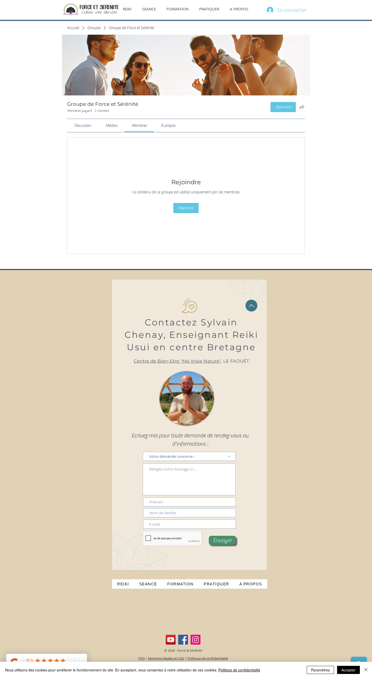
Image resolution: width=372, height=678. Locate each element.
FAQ (141, 658)
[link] (82, 125)
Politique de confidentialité (208, 658)
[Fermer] (366, 670)
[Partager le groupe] (302, 107)
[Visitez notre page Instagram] (195, 640)
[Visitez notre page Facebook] (183, 640)
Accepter (348, 669)
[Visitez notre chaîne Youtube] (171, 640)
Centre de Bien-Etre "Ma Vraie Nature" (177, 361)
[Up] (251, 306)
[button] (240, 9)
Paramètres (320, 669)
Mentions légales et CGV (166, 658)
